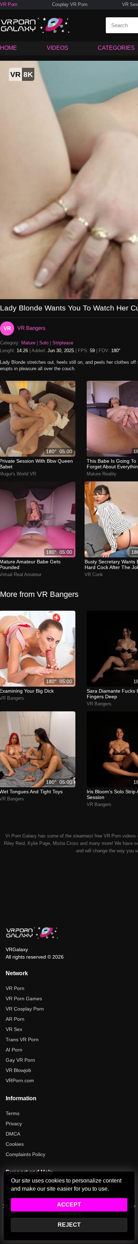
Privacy (14, 1123)
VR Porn (8, 4)
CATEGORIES (116, 48)
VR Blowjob (18, 1070)
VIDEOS (57, 48)
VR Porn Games (24, 998)
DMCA (13, 1134)
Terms (12, 1113)
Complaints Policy (25, 1154)
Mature (28, 342)
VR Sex (130, 4)
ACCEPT (69, 1205)
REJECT (69, 1225)
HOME (8, 48)
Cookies (15, 1144)
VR (7, 328)
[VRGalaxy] (32, 933)
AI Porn (14, 1050)
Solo (43, 342)
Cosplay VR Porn (69, 4)
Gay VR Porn (20, 1060)
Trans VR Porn (22, 1039)
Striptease (62, 342)
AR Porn (15, 1019)
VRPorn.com (20, 1080)
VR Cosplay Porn (25, 1009)
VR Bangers (31, 328)
